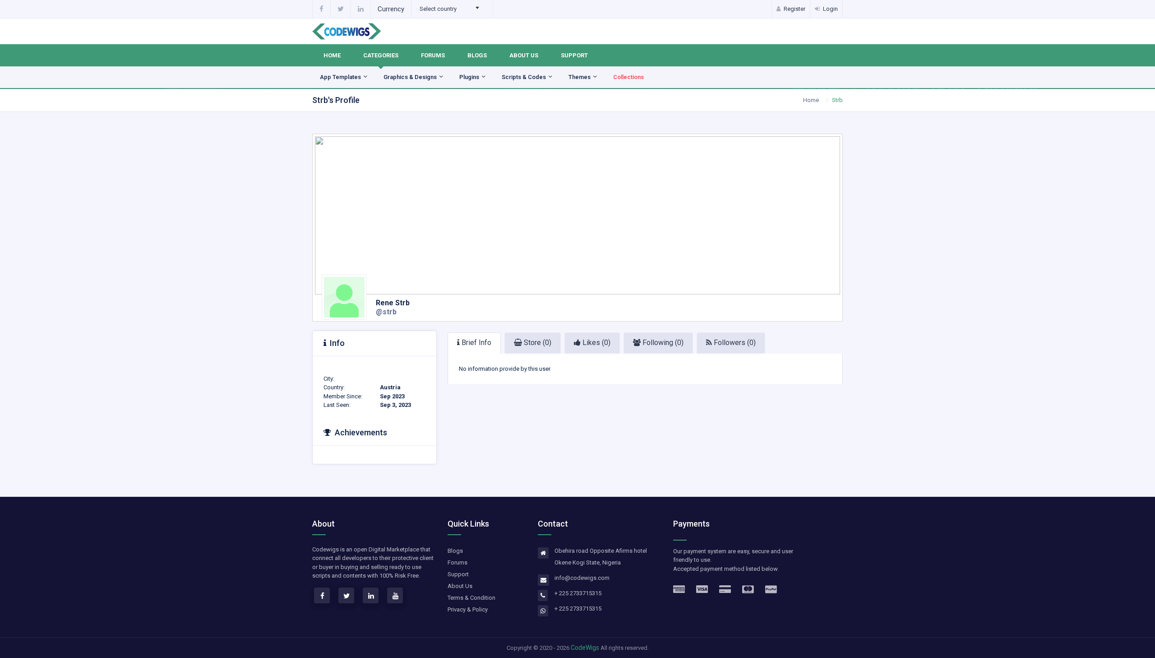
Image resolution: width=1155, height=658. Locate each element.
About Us (523, 55)
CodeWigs (585, 647)
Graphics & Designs (410, 77)
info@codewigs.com (582, 577)
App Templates (341, 77)
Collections (628, 77)
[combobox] (452, 9)
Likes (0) (595, 342)
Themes (580, 77)
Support (574, 55)
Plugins (469, 77)
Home (332, 55)
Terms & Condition (471, 597)
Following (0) (662, 342)
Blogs (477, 55)
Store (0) (536, 342)
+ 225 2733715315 (577, 593)
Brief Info (475, 342)
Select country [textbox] (438, 8)
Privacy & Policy (468, 609)
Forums (433, 55)
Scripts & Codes (524, 77)
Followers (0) (734, 342)
